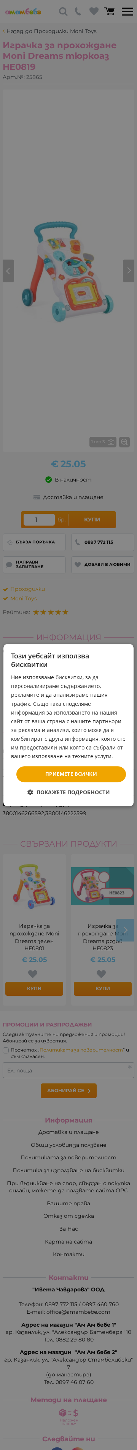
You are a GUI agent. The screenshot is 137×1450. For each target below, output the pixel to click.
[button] (68, 792)
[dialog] (68, 725)
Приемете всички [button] (71, 774)
